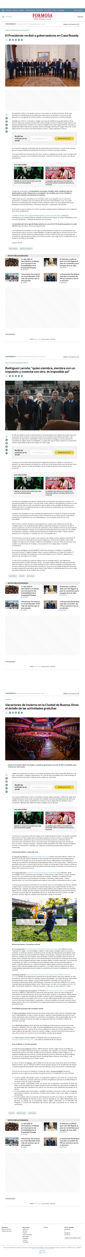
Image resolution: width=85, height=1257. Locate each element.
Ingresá (80, 17)
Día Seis (15, 10)
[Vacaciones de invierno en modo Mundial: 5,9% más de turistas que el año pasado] (12, 277)
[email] (19, 40)
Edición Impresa (78, 10)
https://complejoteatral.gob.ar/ (22, 1040)
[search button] (3, 10)
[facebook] (13, 40)
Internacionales (30, 10)
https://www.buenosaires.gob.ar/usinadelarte (41, 873)
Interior (21, 10)
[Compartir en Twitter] (16, 40)
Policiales (47, 10)
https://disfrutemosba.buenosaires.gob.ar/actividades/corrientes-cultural (42, 976)
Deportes (9, 10)
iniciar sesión (38, 339)
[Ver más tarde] (6, 40)
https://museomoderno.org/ (57, 991)
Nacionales (39, 10)
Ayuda (52, 1248)
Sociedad (61, 10)
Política (54, 10)
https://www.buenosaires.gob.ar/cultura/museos (41, 949)
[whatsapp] (10, 40)
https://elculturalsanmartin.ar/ (38, 857)
